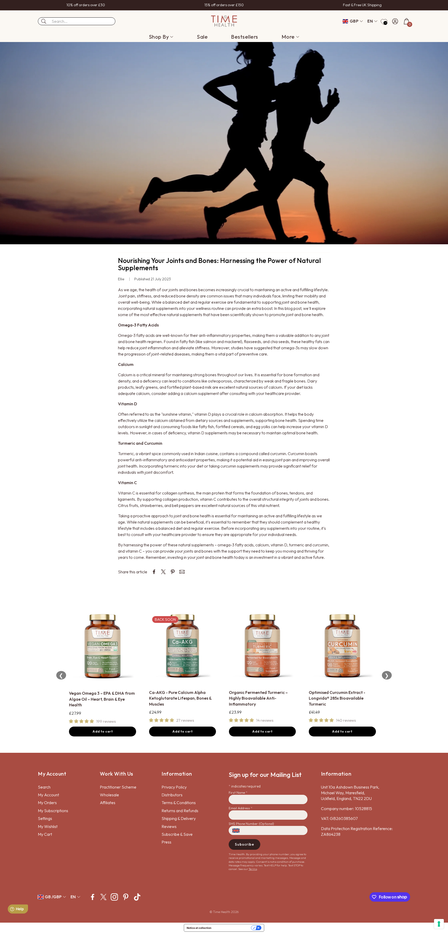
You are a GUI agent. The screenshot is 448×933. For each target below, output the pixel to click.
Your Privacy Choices (233, 927)
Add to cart (103, 731)
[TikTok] (137, 897)
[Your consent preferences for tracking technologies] (439, 924)
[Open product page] (102, 646)
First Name (238, 792)
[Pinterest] (125, 897)
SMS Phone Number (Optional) (251, 823)
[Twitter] (103, 897)
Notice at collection (199, 927)
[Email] (182, 571)
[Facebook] (92, 897)
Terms (253, 869)
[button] (76, 21)
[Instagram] (114, 897)
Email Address (240, 808)
